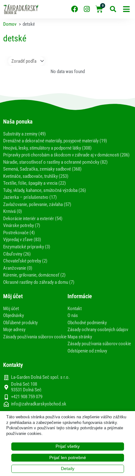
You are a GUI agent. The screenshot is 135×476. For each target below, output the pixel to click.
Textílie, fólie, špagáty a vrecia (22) (34, 183)
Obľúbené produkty (20, 322)
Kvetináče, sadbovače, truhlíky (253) (35, 176)
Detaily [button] (67, 468)
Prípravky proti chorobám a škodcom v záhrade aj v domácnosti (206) (66, 155)
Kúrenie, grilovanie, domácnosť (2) (34, 275)
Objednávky (13, 315)
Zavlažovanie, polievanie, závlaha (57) (37, 204)
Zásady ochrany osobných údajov (98, 329)
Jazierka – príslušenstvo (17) (30, 197)
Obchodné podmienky (87, 322)
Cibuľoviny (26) (17, 254)
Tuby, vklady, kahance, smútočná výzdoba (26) (44, 190)
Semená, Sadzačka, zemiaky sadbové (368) (42, 169)
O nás (73, 315)
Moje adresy (14, 329)
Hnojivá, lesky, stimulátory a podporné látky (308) (47, 148)
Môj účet (11, 308)
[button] (126, 9)
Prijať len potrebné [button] (67, 457)
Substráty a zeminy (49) (24, 134)
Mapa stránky (80, 337)
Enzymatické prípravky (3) (26, 247)
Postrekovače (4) (19, 232)
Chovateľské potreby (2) (25, 261)
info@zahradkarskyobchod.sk (38, 404)
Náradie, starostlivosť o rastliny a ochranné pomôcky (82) (55, 162)
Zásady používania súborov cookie (35, 337)
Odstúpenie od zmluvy (87, 351)
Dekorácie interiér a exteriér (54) (32, 218)
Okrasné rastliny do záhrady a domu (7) (38, 282)
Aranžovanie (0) (17, 268)
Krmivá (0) (12, 211)
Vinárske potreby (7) (21, 225)
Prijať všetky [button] (68, 446)
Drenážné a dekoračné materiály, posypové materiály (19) (55, 141)
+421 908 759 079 (26, 396)
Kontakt (75, 308)
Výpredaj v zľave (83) (22, 239)
